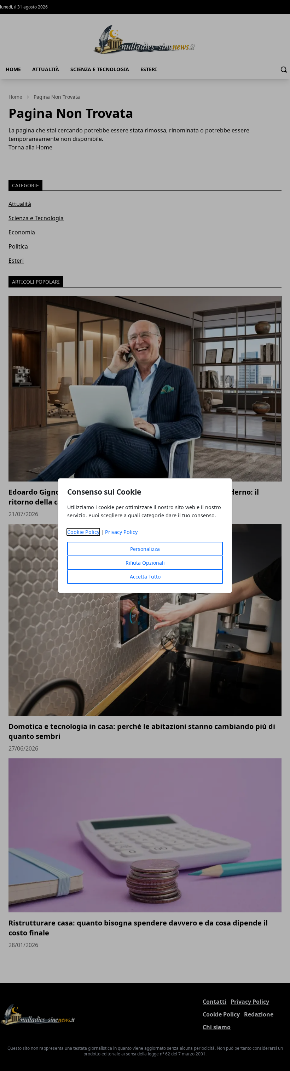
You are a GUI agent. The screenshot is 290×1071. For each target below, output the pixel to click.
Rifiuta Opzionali (145, 562)
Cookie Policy (83, 532)
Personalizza (145, 549)
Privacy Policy (121, 532)
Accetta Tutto (145, 576)
